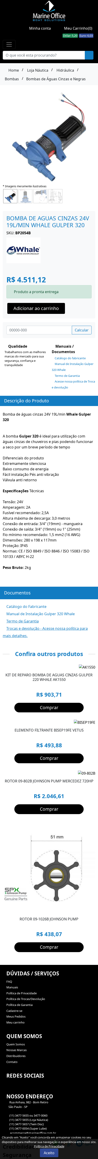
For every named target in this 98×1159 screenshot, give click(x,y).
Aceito (49, 1152)
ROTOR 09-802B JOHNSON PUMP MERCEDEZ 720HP (49, 781)
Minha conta (39, 28)
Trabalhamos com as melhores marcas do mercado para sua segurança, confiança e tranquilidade (25, 358)
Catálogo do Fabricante (25, 606)
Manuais (12, 987)
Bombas (12, 78)
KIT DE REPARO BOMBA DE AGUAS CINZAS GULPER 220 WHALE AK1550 (49, 677)
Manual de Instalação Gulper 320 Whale (40, 613)
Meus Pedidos (16, 1016)
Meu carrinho (15, 1022)
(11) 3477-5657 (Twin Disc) (26, 1124)
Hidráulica (65, 70)
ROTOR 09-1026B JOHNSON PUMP (49, 919)
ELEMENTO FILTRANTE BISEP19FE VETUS (49, 730)
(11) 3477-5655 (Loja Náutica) (28, 1120)
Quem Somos (15, 1044)
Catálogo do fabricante (70, 358)
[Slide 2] (89, 770)
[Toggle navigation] (9, 44)
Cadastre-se (14, 1011)
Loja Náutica (37, 70)
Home (13, 70)
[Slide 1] (83, 770)
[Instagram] (9, 1087)
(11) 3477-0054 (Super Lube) (28, 1128)
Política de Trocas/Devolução (25, 999)
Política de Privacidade (21, 993)
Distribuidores (16, 1056)
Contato (12, 1062)
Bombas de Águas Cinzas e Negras (56, 78)
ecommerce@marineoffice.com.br (32, 1133)
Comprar (49, 707)
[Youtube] (18, 1087)
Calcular (82, 330)
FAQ (9, 981)
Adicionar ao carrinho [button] (36, 308)
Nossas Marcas (16, 1050)
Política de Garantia (19, 1005)
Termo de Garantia (67, 376)
